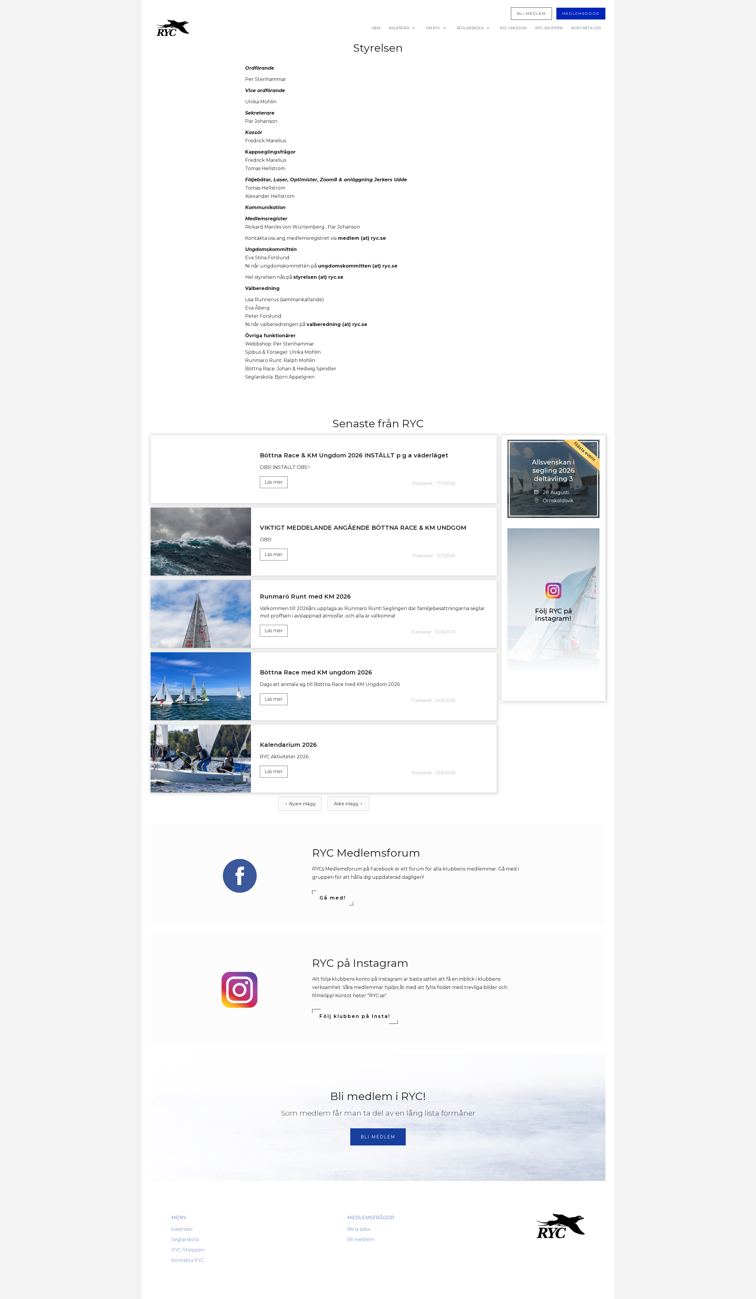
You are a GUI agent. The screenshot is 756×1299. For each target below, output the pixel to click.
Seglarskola (185, 1239)
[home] (173, 28)
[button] (403, 28)
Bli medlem (360, 1239)
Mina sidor (359, 1229)
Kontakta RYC (187, 1260)
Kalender (182, 1229)
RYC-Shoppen (188, 1250)
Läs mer (274, 482)
